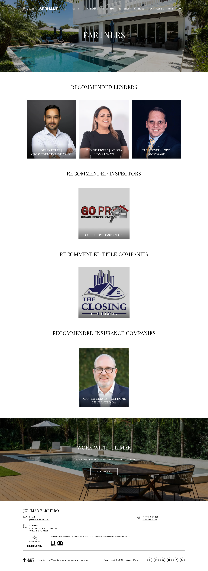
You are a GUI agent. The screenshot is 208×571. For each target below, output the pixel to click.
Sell (80, 9)
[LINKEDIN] (162, 560)
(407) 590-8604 (150, 520)
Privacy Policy (132, 560)
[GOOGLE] (182, 560)
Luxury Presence (80, 560)
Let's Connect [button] (104, 472)
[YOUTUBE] (169, 560)
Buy (73, 9)
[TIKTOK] (175, 560)
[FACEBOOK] (149, 560)
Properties (123, 9)
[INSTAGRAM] (156, 560)
